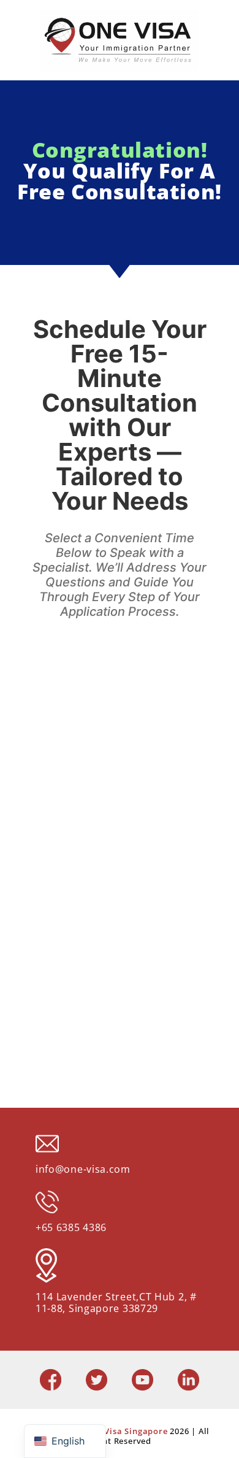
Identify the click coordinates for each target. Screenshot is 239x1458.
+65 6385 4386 (71, 1227)
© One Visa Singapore (123, 1431)
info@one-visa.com (83, 1169)
